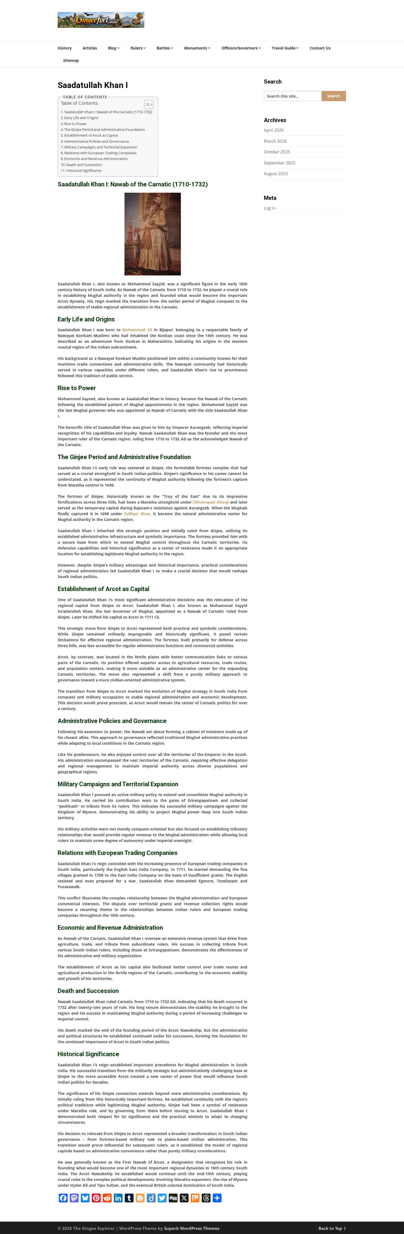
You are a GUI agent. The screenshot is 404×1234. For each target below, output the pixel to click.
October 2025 (277, 151)
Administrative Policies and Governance (96, 141)
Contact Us (320, 48)
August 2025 (276, 173)
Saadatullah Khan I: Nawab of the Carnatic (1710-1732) (108, 112)
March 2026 (275, 141)
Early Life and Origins (81, 117)
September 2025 (279, 162)
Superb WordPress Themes (191, 1228)
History (65, 48)
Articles (90, 48)
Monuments (195, 48)
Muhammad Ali (137, 329)
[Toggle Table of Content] (146, 104)
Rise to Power (75, 124)
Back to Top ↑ (332, 1228)
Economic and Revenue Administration (96, 158)
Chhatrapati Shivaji (211, 502)
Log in (269, 208)
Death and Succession (84, 164)
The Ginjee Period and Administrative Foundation (104, 129)
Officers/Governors (240, 48)
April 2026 (274, 130)
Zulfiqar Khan (137, 513)
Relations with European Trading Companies (100, 153)
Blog (112, 48)
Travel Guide (283, 48)
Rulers (136, 48)
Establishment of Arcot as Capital (91, 135)
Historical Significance (83, 170)
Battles (163, 48)
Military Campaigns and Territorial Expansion (100, 147)
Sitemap (71, 60)
